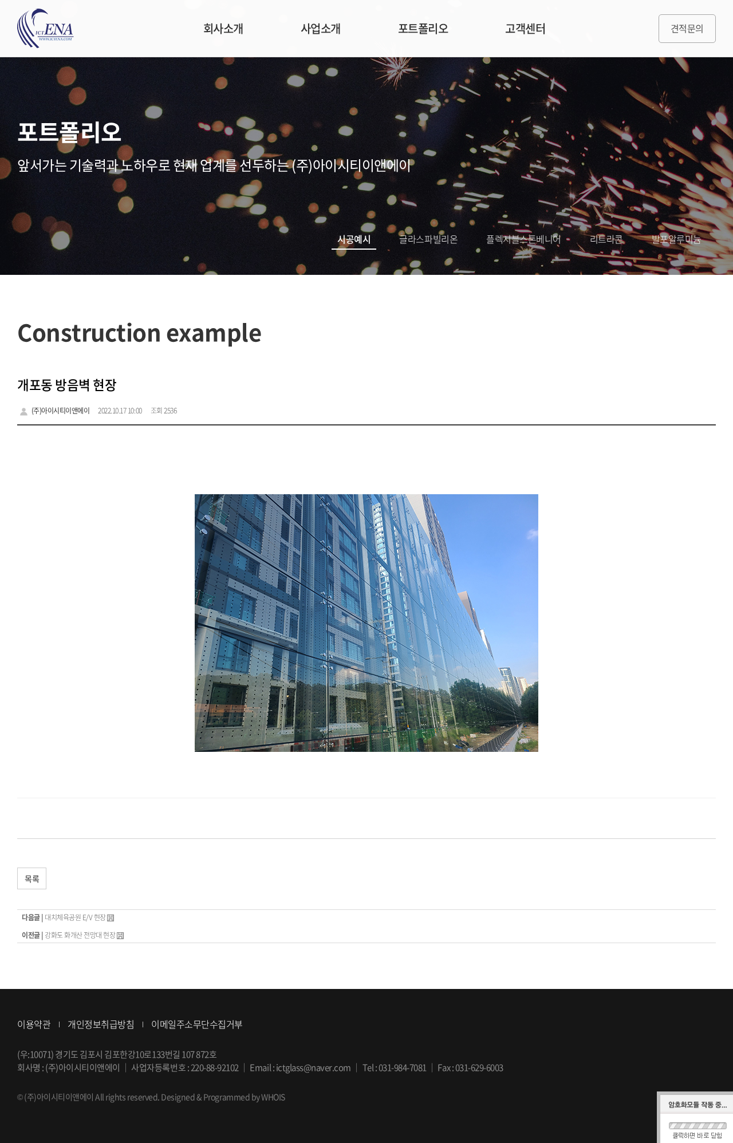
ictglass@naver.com (313, 1067)
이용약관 (33, 1024)
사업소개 (321, 28)
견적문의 (687, 28)
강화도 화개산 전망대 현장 (80, 935)
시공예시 (354, 239)
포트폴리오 (423, 28)
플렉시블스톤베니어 (523, 239)
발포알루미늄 (677, 239)
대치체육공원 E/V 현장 (75, 917)
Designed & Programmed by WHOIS (223, 1096)
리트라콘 (606, 239)
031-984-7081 (403, 1067)
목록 (32, 878)
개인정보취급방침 (101, 1024)
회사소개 (223, 28)
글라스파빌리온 (428, 239)
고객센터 (525, 28)
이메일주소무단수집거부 (197, 1024)
